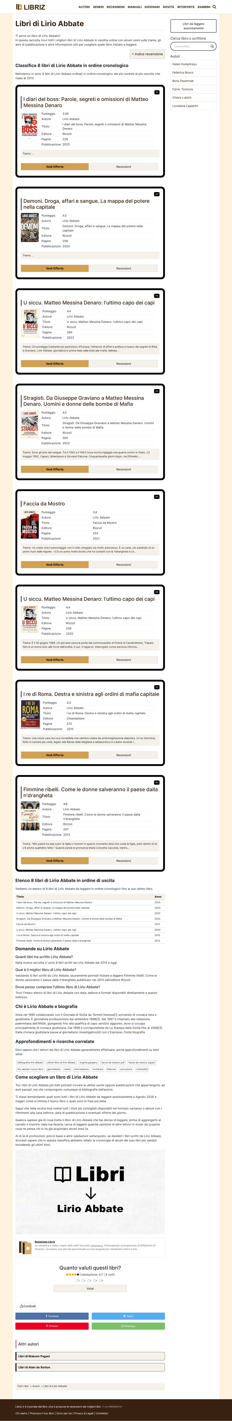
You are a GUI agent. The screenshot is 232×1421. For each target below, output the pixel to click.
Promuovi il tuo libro (42, 1413)
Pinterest (53, 1326)
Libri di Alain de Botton (34, 1367)
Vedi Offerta (54, 166)
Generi (98, 7)
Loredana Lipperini (185, 106)
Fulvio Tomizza (182, 89)
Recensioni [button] (123, 166)
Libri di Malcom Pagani (34, 1356)
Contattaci (102, 1413)
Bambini (204, 7)
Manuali (135, 7)
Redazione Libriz (45, 1241)
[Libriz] (30, 7)
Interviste (186, 7)
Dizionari (152, 7)
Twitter (129, 1316)
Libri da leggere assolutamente (193, 26)
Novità (168, 7)
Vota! (90, 1288)
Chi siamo (21, 1413)
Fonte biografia (134, 1032)
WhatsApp (129, 1326)
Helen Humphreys (184, 64)
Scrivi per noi (64, 1413)
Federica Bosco (182, 72)
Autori (84, 7)
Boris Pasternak (183, 81)
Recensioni (116, 7)
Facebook (53, 1316)
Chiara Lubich (181, 97)
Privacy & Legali (84, 1413)
